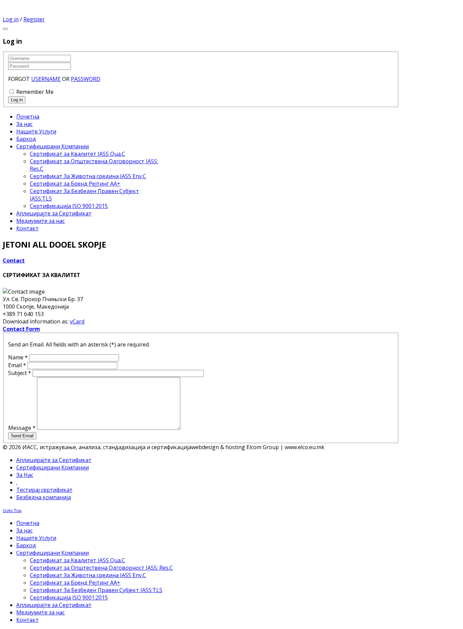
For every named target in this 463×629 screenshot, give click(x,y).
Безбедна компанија (43, 497)
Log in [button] (11, 19)
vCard (77, 321)
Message (22, 428)
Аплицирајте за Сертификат (54, 460)
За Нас (24, 475)
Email (17, 365)
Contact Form (21, 329)
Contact (14, 260)
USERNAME (46, 79)
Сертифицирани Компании (52, 467)
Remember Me (35, 92)
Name (18, 357)
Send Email (22, 435)
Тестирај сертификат (44, 490)
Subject (19, 373)
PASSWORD (85, 79)
